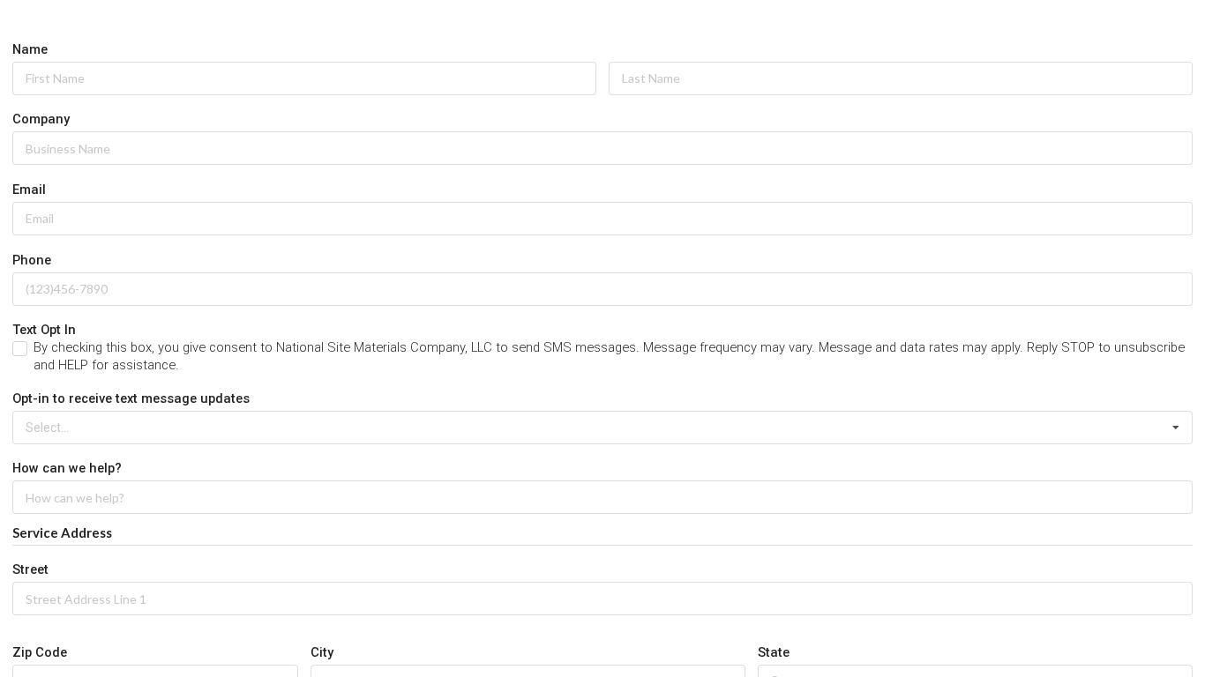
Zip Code (39, 652)
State (774, 652)
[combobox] (602, 598)
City (322, 652)
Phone (31, 260)
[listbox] (602, 427)
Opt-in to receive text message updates (131, 398)
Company (41, 119)
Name (30, 49)
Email (29, 189)
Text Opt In (44, 330)
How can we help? (67, 468)
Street (30, 569)
